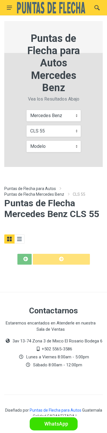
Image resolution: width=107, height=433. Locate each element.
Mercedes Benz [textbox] (46, 115)
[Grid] (9, 239)
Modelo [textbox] (38, 146)
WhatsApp (55, 424)
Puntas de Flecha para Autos (30, 188)
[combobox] (54, 115)
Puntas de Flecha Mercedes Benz (34, 194)
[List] (19, 239)
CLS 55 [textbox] (37, 131)
